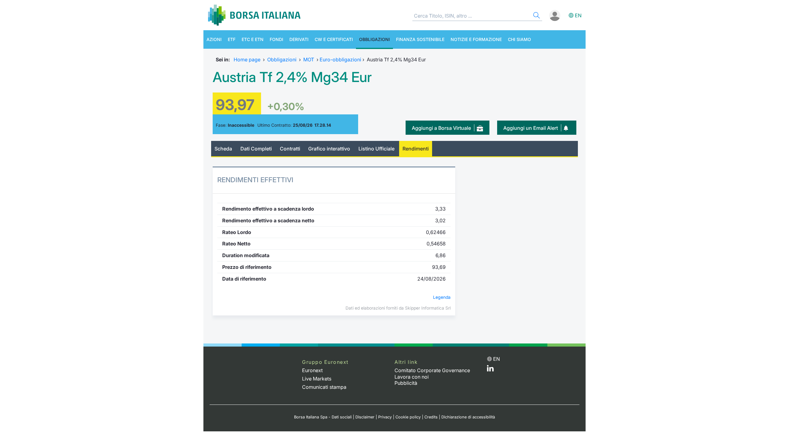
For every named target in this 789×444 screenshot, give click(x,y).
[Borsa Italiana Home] (254, 15)
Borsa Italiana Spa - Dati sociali (323, 417)
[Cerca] (536, 16)
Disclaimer (364, 417)
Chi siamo (519, 39)
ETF (231, 39)
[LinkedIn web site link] (490, 370)
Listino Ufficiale (376, 149)
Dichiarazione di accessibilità (468, 417)
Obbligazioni (374, 39)
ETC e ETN (253, 39)
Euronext (312, 370)
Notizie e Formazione (476, 39)
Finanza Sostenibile (420, 39)
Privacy (385, 417)
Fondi (276, 39)
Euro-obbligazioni (340, 59)
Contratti (290, 149)
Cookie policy (408, 417)
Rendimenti (416, 149)
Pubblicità (405, 383)
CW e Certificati (334, 39)
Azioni (214, 39)
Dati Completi (256, 149)
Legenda (442, 297)
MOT (308, 59)
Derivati (299, 39)
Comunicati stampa (324, 387)
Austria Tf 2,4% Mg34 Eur (292, 77)
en (578, 15)
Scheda (223, 149)
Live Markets (316, 379)
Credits (431, 417)
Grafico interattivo (329, 149)
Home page (247, 59)
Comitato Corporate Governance (432, 370)
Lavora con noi (411, 377)
